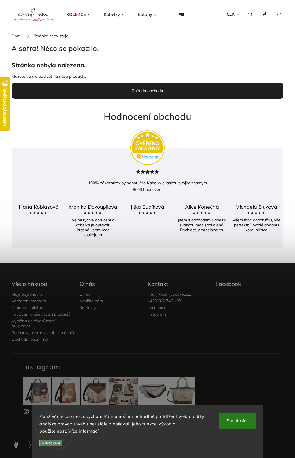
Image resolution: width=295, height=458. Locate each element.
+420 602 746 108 (164, 301)
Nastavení (51, 443)
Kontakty (88, 307)
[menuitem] (81, 14)
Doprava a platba (27, 307)
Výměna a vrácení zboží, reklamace (34, 323)
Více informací (83, 431)
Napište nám (91, 301)
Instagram (157, 314)
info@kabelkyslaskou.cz (169, 294)
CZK (231, 14)
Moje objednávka (27, 294)
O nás (85, 294)
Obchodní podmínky (30, 339)
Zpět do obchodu (147, 90)
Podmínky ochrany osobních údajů (43, 332)
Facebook (156, 307)
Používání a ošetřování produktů (41, 314)
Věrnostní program (29, 301)
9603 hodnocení (147, 189)
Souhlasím (237, 420)
